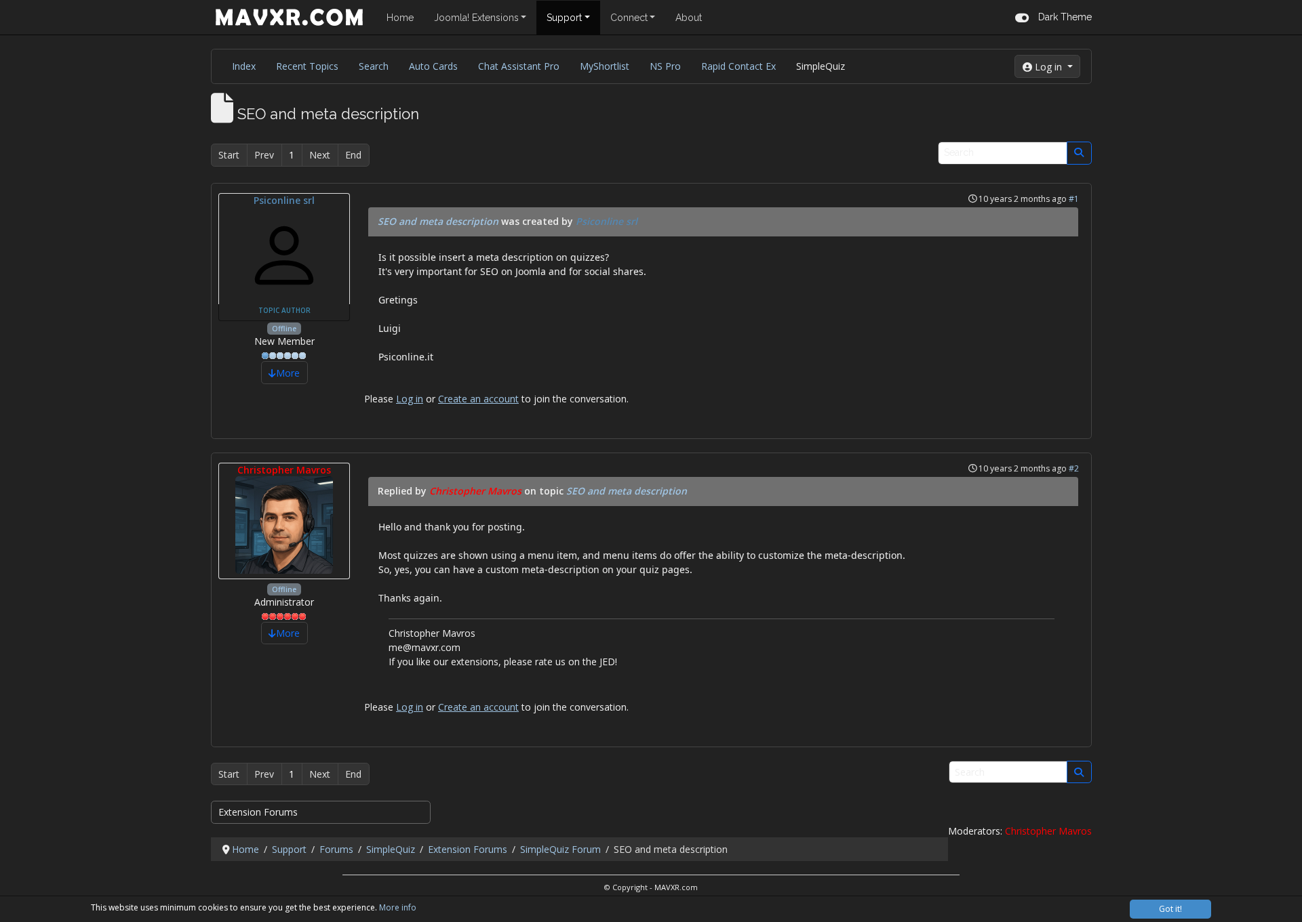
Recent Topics (307, 66)
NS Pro (665, 66)
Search (374, 66)
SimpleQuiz (820, 66)
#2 (1074, 468)
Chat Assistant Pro (518, 66)
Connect (629, 17)
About (688, 17)
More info (397, 907)
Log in (409, 398)
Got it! (1170, 909)
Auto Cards (433, 66)
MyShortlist (604, 66)
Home (400, 17)
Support (564, 17)
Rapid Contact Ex (738, 66)
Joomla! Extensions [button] (476, 17)
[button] (1053, 17)
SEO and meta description (438, 221)
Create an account (478, 398)
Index (244, 66)
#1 (1074, 199)
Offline (284, 328)
